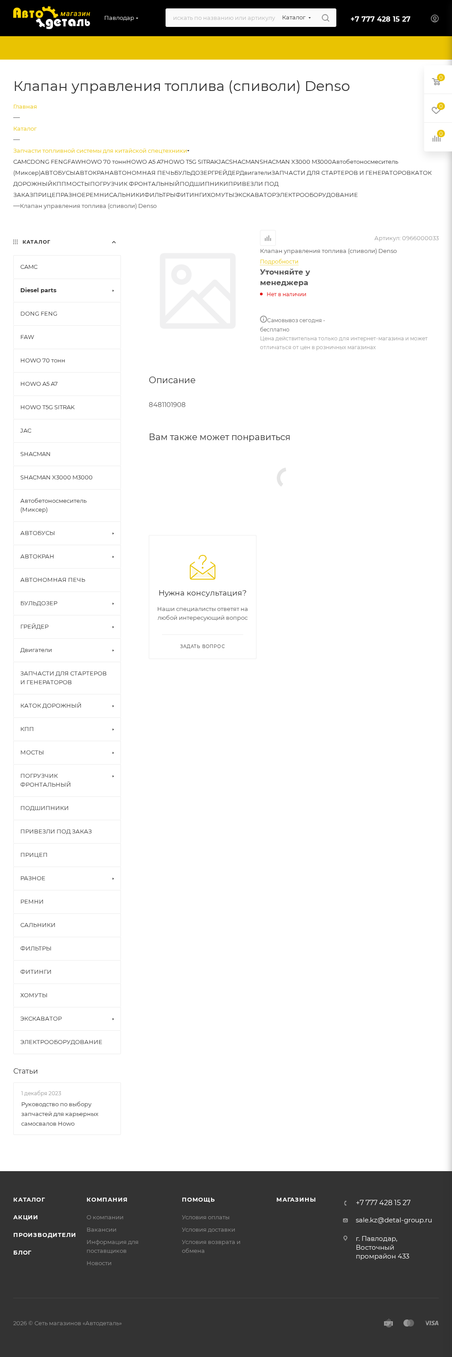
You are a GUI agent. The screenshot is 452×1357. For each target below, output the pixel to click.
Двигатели (255, 172)
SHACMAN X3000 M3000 (296, 161)
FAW (74, 161)
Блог (22, 1252)
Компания (107, 1199)
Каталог (29, 1199)
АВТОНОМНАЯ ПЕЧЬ (141, 172)
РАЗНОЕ (73, 194)
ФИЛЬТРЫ (160, 194)
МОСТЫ (78, 183)
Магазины (296, 1199)
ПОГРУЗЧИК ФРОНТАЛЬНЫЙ (135, 183)
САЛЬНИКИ (126, 194)
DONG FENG (49, 161)
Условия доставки (208, 1229)
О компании (105, 1217)
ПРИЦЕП (46, 194)
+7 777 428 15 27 (380, 19)
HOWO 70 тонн (103, 161)
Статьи (25, 1071)
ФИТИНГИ (191, 194)
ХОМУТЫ (220, 194)
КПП (59, 183)
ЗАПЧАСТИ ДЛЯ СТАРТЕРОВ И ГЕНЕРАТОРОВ (341, 172)
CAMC (21, 161)
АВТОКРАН (92, 172)
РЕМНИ (97, 194)
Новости (99, 1263)
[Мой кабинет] (435, 19)
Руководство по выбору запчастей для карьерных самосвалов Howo (59, 1114)
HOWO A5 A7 (145, 161)
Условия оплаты (206, 1217)
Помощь (198, 1199)
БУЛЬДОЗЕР (192, 172)
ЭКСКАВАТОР (255, 194)
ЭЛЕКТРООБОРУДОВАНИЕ (317, 194)
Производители (44, 1234)
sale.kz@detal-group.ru (394, 1220)
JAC (223, 161)
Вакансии (102, 1229)
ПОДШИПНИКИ (204, 183)
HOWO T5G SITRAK (191, 161)
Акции (25, 1217)
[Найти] (325, 17)
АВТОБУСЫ (58, 172)
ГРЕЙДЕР (225, 172)
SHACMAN (244, 161)
